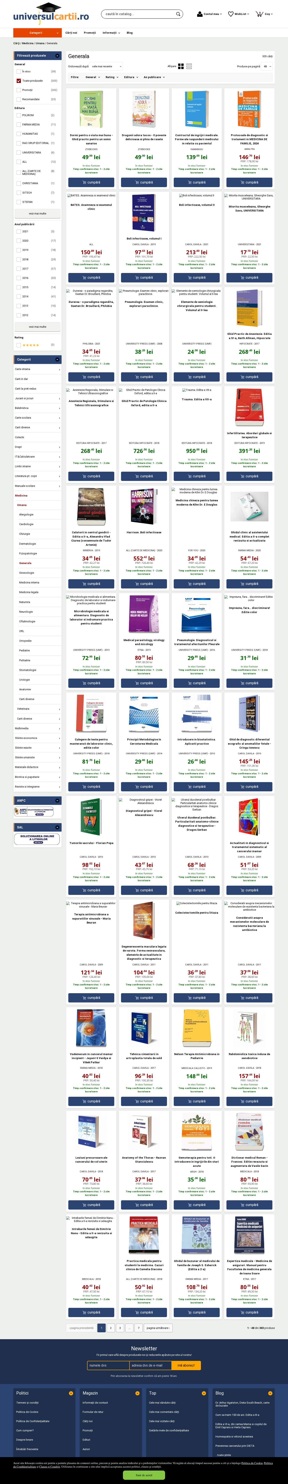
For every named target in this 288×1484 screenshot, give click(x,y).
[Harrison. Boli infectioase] (144, 524)
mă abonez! (186, 1365)
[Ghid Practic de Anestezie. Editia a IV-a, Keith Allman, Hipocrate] (249, 326)
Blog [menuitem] (130, 32)
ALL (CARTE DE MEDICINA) (140, 550)
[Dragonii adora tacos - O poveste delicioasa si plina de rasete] (144, 127)
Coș (265, 13)
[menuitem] (37, 32)
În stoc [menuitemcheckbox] (39, 71)
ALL (91, 244)
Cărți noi (88, 1421)
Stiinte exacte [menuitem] (23, 747)
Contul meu (211, 14)
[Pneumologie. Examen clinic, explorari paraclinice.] (144, 293)
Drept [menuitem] (18, 447)
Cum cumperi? (25, 1430)
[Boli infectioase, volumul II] (196, 195)
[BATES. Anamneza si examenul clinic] (91, 195)
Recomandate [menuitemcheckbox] (39, 99)
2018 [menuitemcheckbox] (39, 259)
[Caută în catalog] (178, 14)
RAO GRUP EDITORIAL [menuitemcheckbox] (38, 143)
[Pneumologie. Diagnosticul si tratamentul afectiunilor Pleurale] (197, 632)
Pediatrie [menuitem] (24, 650)
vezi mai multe (37, 213)
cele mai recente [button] (102, 66)
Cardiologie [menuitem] (26, 524)
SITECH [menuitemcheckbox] (38, 192)
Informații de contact (95, 1402)
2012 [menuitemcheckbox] (39, 315)
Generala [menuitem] (25, 563)
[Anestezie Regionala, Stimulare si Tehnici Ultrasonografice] (91, 393)
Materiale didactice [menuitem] (26, 767)
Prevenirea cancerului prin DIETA (234, 1445)
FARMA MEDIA (246, 550)
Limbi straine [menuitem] (23, 466)
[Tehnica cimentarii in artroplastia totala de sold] (144, 1046)
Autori (86, 1449)
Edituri (86, 1439)
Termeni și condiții (27, 1402)
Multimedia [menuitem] (21, 728)
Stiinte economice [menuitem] (26, 738)
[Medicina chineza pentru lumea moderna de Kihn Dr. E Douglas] (197, 492)
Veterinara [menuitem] (23, 708)
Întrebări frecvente (27, 1449)
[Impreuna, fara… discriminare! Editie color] (249, 600)
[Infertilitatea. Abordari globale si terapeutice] (249, 425)
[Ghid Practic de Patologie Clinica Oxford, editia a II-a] (144, 393)
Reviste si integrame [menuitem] (27, 786)
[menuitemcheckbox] (38, 345)
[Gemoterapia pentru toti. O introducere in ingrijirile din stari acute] (197, 1149)
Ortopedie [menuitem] (25, 640)
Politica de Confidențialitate (32, 1421)
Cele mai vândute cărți (162, 1402)
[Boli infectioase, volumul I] (144, 230)
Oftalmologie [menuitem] (27, 621)
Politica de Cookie (252, 1463)
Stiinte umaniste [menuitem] (25, 757)
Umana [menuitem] (22, 505)
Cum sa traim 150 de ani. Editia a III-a (237, 1414)
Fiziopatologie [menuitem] (28, 553)
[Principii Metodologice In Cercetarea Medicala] (144, 731)
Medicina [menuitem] (21, 495)
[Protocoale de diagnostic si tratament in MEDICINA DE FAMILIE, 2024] (249, 127)
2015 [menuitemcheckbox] (39, 287)
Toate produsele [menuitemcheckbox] (39, 80)
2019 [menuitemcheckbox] (39, 250)
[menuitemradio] (189, 66)
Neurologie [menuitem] (26, 611)
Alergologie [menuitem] (26, 514)
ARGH (193, 1171)
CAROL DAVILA (140, 244)
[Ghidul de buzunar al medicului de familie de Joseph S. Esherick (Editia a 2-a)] (197, 1253)
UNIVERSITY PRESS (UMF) (140, 343)
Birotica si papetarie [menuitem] (27, 777)
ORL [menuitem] (21, 631)
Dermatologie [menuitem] (27, 543)
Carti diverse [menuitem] (22, 427)
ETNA (141, 650)
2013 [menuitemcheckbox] (39, 305)
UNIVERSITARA (246, 244)
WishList (240, 14)
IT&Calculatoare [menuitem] (25, 456)
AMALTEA (249, 149)
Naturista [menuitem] (24, 602)
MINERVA (88, 550)
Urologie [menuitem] (24, 679)
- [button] (57, 56)
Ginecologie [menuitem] (26, 572)
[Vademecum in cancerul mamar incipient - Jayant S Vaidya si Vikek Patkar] (91, 1046)
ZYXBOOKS (91, 149)
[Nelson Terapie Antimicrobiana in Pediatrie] (197, 1046)
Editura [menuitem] (129, 77)
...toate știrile (223, 1455)
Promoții (88, 1430)
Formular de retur (93, 1411)
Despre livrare (24, 1439)
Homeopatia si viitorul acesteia (234, 1436)
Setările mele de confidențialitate (169, 1430)
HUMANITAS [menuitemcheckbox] (38, 133)
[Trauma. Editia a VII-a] (196, 389)
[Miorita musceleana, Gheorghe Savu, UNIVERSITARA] (249, 198)
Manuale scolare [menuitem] (25, 485)
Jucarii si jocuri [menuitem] (24, 398)
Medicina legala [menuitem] (28, 592)
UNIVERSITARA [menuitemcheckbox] (38, 152)
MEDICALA (246, 1171)
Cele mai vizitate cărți (162, 1421)
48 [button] (265, 66)
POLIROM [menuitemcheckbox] (38, 115)
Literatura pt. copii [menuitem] (26, 476)
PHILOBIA (88, 343)
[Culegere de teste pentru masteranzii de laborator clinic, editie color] (91, 731)
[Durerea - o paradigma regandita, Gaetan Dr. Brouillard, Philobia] (91, 293)
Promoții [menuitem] (90, 32)
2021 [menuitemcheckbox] (38, 231)
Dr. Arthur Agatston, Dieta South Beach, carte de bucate (242, 1404)
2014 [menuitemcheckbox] (39, 296)
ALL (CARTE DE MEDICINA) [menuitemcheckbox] (38, 172)
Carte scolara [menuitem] (23, 417)
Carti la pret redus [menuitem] (25, 388)
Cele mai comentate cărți (164, 1411)
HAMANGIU (197, 149)
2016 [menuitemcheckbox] (39, 277)
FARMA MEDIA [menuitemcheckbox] (39, 124)
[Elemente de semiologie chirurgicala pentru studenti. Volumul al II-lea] (197, 293)
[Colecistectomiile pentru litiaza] (196, 903)
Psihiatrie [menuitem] (24, 660)
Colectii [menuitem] (19, 437)
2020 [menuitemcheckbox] (39, 240)
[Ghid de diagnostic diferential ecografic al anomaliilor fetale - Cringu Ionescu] (249, 731)
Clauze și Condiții (49, 1466)
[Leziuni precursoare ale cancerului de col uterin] (91, 1149)
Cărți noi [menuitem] (71, 32)
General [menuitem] (91, 77)
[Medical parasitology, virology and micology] (144, 632)
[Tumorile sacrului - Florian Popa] (91, 835)
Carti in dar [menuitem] (21, 379)
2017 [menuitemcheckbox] (39, 268)
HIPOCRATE (246, 343)
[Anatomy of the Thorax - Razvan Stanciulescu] (144, 1149)
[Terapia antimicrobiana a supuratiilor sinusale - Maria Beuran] (91, 906)
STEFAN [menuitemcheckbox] (38, 202)
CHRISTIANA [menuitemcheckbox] (38, 183)
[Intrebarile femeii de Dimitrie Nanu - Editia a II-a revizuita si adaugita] (91, 1221)
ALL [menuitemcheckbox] (39, 161)
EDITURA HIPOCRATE (88, 443)
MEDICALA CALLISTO (193, 1068)
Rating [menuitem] (110, 77)
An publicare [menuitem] (152, 77)
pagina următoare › (158, 1328)
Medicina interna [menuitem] (29, 582)
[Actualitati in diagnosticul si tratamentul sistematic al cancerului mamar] (249, 835)
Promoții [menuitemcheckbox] (39, 90)
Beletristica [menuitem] (21, 408)
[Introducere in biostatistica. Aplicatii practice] (197, 731)
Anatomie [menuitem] (25, 689)
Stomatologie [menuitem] (27, 670)
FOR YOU (193, 550)
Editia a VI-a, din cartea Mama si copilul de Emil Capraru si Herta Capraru (240, 1426)
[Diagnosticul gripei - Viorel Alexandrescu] (144, 803)
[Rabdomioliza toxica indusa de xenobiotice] (249, 1046)
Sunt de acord (144, 1475)
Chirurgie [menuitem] (24, 533)
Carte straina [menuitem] (22, 369)
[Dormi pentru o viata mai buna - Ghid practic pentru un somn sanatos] (91, 127)
